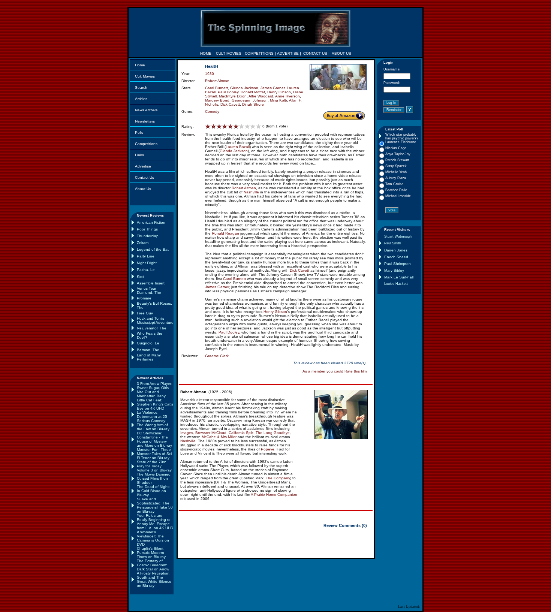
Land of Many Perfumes (149, 357)
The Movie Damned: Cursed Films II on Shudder (154, 478)
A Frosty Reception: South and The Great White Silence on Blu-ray (154, 579)
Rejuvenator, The (151, 328)
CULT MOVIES (228, 53)
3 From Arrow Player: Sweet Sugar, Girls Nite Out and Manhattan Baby (154, 390)
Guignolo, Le (148, 343)
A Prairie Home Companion (274, 494)
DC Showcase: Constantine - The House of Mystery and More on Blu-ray (154, 439)
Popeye (267, 449)
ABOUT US (341, 53)
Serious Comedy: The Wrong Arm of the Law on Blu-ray (153, 425)
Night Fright (147, 263)
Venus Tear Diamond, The (149, 290)
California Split (241, 433)
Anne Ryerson (287, 96)
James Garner (272, 88)
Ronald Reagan (225, 233)
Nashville (251, 192)
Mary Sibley (394, 270)
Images (186, 433)
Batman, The (148, 350)
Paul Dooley (228, 92)
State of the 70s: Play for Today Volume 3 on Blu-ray (154, 466)
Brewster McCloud (210, 433)
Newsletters (145, 121)
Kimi (140, 276)
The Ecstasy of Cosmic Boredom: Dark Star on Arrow (153, 565)
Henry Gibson (279, 92)
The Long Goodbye (273, 433)
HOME (205, 53)
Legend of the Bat (153, 249)
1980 (209, 74)
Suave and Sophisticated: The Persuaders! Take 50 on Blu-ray (155, 505)
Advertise (143, 166)
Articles (141, 99)
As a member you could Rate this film (334, 371)
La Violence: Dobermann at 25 (152, 414)
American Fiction (151, 222)
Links (139, 155)
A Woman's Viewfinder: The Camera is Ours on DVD (153, 538)
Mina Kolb (278, 100)
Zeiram (142, 243)
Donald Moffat (253, 92)
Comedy (212, 111)
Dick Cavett (230, 104)
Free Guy (145, 313)
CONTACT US (315, 53)
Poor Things (147, 229)
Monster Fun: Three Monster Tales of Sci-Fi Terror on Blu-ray (155, 453)
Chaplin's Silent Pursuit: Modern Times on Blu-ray (151, 552)
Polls (139, 132)
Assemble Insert (151, 283)
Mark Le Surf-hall (398, 277)
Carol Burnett (216, 88)
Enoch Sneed (396, 257)
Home (140, 65)
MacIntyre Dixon (233, 96)
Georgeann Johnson (250, 100)
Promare (144, 298)
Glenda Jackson (244, 88)
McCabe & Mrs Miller (219, 437)
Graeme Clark (217, 356)
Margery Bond (217, 100)
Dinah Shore (253, 104)
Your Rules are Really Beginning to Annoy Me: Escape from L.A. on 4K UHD (155, 521)
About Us (143, 189)
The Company (278, 478)
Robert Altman (217, 81)
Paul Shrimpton (397, 264)
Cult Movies (145, 76)
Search (141, 87)
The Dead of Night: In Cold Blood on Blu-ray (153, 491)
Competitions (146, 144)
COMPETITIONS (259, 53)
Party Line (145, 256)
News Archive (146, 110)
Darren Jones (395, 250)
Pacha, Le (146, 270)
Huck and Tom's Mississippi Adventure (155, 320)
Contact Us (144, 177)
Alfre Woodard (261, 96)
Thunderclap (148, 236)
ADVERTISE (288, 53)
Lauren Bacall (238, 147)
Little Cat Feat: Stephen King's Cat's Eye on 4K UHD (155, 404)
